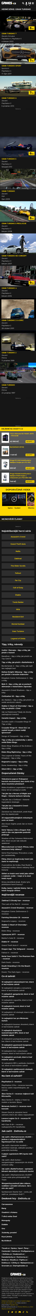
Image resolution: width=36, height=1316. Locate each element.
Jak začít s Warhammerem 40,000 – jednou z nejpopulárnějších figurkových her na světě (17, 1139)
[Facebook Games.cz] (8, 1312)
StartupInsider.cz (20, 1266)
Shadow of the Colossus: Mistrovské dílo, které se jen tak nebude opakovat (17, 840)
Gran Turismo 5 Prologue (14, 223)
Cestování (6, 1251)
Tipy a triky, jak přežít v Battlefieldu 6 (18, 662)
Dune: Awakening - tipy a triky (15, 765)
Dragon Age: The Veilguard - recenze (18, 949)
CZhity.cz (15, 1263)
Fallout (18, 573)
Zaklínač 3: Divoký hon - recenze (16, 901)
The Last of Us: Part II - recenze (15, 904)
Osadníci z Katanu (9, 1212)
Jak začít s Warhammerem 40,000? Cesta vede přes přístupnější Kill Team (17, 1177)
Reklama (4, 1301)
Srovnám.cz (7, 1266)
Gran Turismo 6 (9, 98)
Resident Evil (18, 617)
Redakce (11, 1301)
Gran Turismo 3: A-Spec (13, 320)
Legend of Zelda (18, 639)
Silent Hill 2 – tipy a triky (12, 769)
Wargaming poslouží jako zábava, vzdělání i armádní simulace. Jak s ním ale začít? (16, 1185)
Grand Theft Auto (18, 544)
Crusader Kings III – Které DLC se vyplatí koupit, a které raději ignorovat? (16, 730)
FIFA (18, 609)
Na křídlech (6, 1241)
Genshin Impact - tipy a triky (14, 718)
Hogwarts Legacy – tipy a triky (15, 762)
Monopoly (6, 1220)
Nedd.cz (5, 1260)
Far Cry (18, 580)
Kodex (4, 1303)
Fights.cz (23, 1260)
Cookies (17, 1301)
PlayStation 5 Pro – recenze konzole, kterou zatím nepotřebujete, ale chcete (17, 1087)
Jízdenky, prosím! (9, 1233)
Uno (3, 1229)
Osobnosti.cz (18, 1254)
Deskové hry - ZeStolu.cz (16, 1198)
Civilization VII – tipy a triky (13, 696)
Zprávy (14, 1248)
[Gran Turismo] (18, 179)
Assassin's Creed (18, 537)
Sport (20, 1248)
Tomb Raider (18, 602)
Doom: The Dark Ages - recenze (15, 972)
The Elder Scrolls (18, 566)
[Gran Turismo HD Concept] (18, 243)
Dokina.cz (6, 1263)
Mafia (18, 551)
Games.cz (16, 1251)
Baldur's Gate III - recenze (13, 938)
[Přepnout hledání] (23, 3)
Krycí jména (7, 1237)
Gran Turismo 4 (9, 288)
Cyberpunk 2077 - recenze (13, 934)
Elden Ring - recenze (11, 931)
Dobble (5, 1224)
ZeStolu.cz (7, 1254)
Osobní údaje (25, 1301)
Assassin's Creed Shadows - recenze (17, 908)
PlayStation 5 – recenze (12, 1082)
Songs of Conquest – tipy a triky (15, 736)
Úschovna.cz (22, 1257)
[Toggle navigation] (32, 3)
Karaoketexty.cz (8, 1257)
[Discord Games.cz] (19, 1312)
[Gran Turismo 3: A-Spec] (18, 308)
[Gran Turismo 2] (18, 340)
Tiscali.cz (6, 1248)
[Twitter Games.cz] (12, 1312)
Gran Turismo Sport (11, 66)
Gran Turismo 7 (9, 34)
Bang (4, 1208)
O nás (15, 1303)
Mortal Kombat (18, 624)
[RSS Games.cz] (27, 1312)
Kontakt (9, 1303)
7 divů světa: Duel (9, 1216)
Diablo (18, 595)
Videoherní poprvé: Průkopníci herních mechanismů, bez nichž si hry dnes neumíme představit (18, 781)
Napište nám (14, 1305)
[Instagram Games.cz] (16, 1312)
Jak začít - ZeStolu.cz (14, 1131)
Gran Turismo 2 (9, 353)
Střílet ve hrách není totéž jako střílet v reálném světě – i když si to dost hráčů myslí (18, 876)
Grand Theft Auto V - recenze (14, 945)
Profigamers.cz (27, 1251)
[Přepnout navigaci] (26, 3)
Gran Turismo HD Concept (14, 256)
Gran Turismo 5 (9, 159)
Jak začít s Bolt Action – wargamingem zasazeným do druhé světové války (17, 1162)
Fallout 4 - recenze (10, 953)
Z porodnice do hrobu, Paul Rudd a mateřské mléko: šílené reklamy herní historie (18, 867)
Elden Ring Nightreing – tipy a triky (17, 752)
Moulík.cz (14, 1260)
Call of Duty (18, 588)
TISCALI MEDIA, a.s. (23, 1307)
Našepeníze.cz (27, 1263)
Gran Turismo (8, 191)
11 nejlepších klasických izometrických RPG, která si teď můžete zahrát (15, 1033)
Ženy (26, 1248)
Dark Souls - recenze (11, 962)
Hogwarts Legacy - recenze (14, 921)
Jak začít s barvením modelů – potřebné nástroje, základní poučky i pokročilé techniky (17, 1147)
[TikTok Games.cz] (23, 1312)
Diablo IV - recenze (10, 942)
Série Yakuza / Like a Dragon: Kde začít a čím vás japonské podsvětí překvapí (16, 832)
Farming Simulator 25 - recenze (15, 917)
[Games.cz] (9, 3)
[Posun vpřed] (32, 499)
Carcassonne (7, 1204)
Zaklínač (18, 559)
